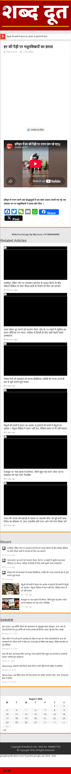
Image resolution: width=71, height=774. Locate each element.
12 (26, 714)
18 (16, 718)
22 (54, 718)
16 (64, 714)
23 (64, 718)
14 (45, 714)
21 (45, 718)
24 (7, 722)
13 (35, 714)
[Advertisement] (35, 91)
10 (7, 714)
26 (26, 722)
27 (35, 722)
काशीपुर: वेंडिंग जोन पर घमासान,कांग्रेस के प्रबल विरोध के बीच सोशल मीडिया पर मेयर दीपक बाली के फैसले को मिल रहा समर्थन (32, 285)
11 (16, 714)
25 (16, 722)
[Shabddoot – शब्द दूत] (35, 15)
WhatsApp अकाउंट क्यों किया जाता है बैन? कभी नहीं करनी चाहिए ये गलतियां (32, 666)
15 (54, 714)
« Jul (4, 730)
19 (26, 718)
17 (7, 718)
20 (35, 718)
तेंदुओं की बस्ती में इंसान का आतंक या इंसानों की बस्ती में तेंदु (29, 36)
